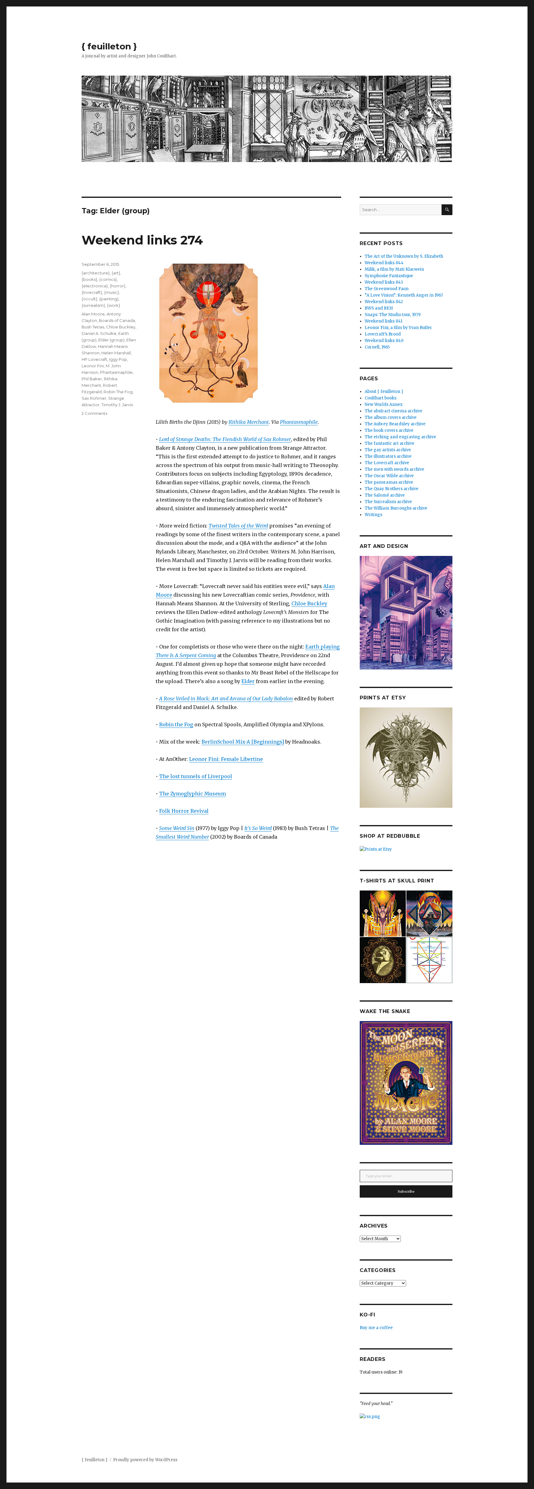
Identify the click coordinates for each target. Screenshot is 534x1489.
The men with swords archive (394, 469)
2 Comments (94, 413)
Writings (373, 514)
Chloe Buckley (309, 603)
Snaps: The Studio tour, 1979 (393, 314)
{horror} (117, 285)
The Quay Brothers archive (391, 488)
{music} (111, 292)
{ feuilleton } (109, 46)
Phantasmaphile (299, 422)
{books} (89, 279)
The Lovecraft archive (387, 462)
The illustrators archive (388, 456)
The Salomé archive (385, 495)
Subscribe (406, 1191)
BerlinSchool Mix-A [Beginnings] (242, 742)
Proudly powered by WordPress (145, 1459)
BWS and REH (379, 308)
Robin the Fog (176, 724)
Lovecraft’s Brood (383, 334)
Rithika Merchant (249, 422)
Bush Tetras (93, 326)
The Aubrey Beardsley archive (395, 424)
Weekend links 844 (384, 262)
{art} (116, 272)
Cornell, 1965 (377, 347)
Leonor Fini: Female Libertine (226, 759)
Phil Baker (92, 378)
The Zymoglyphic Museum (192, 793)
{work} (113, 305)
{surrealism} (93, 305)
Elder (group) (111, 339)
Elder (248, 681)
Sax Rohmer (94, 398)
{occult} (89, 298)
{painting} (109, 298)
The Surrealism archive (388, 501)
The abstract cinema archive (393, 411)
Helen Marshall (116, 352)
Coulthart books (380, 398)
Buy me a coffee (376, 1327)
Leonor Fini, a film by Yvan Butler (398, 327)
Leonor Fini (93, 365)
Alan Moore (93, 313)
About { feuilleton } (384, 391)
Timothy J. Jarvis (117, 404)
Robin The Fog (118, 391)
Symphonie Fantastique (389, 275)
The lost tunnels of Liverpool (195, 776)
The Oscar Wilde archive (389, 475)
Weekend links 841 (383, 321)
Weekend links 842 (384, 301)
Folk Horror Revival (184, 811)
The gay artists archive (388, 450)
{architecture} (96, 272)
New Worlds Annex (384, 404)
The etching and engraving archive (400, 437)
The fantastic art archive (389, 443)
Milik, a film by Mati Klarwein (394, 269)
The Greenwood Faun (387, 288)
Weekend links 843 (384, 282)
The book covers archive (389, 430)
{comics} (108, 279)
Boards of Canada (117, 320)
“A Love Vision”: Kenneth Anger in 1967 (404, 295)
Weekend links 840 (384, 340)
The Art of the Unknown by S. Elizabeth (404, 256)
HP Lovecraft (94, 359)
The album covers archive (391, 417)
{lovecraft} (92, 292)
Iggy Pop (118, 359)
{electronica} (95, 285)
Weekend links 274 (142, 240)
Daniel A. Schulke (99, 333)
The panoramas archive (389, 482)
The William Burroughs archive (396, 508)
